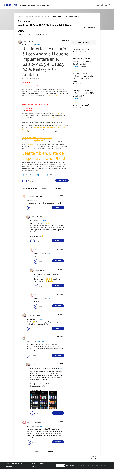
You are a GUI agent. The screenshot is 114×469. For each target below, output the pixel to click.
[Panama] (10, 5)
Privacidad (10, 467)
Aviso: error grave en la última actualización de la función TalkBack (83, 61)
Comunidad (23, 5)
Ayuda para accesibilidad (15, 464)
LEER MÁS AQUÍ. (52, 95)
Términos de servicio (38, 464)
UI (58, 175)
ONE (51, 175)
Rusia (62, 118)
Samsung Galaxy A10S (81, 49)
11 (26, 175)
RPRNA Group (27, 78)
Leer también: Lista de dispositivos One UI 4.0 (43, 156)
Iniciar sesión (99, 5)
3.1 (33, 175)
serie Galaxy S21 (38, 140)
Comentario (62, 180)
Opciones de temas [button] (89, 28)
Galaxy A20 (56, 113)
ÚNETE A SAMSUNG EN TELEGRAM (37, 138)
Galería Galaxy (32, 5)
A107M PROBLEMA (80, 105)
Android (42, 175)
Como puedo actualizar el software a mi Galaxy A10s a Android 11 (83, 93)
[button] (65, 41)
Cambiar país (70, 465)
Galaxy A (37, 44)
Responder (57, 207)
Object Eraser (29, 144)
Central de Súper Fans (43, 5)
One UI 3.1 (56, 118)
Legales (33, 467)
